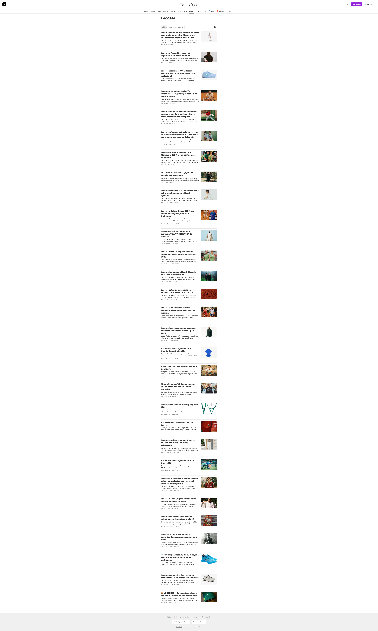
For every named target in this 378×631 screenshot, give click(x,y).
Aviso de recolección (204, 617)
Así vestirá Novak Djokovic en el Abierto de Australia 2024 (176, 349)
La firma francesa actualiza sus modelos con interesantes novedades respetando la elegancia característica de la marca (177, 411)
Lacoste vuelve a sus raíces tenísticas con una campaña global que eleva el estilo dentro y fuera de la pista (179, 114)
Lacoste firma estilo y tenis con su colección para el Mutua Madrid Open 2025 (178, 254)
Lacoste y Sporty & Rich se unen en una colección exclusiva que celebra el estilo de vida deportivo (179, 481)
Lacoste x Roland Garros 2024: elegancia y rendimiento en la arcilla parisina (178, 310)
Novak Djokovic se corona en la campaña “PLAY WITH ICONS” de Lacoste (176, 234)
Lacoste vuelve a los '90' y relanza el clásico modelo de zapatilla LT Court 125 (180, 576)
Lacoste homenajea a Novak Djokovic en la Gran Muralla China (178, 273)
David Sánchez (170, 44)
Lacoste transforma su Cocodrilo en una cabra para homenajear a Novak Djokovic (180, 193)
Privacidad (186, 617)
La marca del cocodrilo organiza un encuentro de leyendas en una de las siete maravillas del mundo (178, 278)
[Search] (344, 4)
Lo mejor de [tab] (172, 27)
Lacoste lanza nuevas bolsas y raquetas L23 (179, 405)
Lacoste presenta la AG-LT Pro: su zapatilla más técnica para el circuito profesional (178, 73)
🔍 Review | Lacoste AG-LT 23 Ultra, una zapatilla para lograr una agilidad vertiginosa (180, 557)
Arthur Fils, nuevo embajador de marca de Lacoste (179, 367)
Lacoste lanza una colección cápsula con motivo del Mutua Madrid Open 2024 (178, 330)
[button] (146, 11)
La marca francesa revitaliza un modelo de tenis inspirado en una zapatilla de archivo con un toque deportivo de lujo (178, 581)
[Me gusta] (162, 47)
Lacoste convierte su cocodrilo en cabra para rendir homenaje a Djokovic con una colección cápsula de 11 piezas (180, 35)
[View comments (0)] (174, 47)
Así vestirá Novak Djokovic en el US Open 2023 (178, 461)
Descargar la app (198, 622)
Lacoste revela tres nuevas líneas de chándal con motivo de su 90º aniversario (178, 442)
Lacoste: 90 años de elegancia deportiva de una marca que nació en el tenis (179, 537)
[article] (189, 40)
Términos (194, 617)
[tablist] (173, 27)
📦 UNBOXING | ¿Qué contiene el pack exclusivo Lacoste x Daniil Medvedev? (179, 594)
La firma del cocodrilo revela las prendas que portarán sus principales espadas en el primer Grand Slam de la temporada (179, 161)
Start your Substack (182, 622)
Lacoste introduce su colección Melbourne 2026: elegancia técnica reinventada (178, 155)
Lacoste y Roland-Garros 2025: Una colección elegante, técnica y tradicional (177, 213)
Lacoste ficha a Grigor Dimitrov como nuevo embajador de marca (178, 500)
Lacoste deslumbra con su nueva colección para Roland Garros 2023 (177, 517)
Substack (179, 627)
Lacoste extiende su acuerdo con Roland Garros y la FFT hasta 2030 (177, 291)
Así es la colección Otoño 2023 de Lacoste (177, 423)
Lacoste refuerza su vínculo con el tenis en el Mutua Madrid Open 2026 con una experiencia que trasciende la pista (179, 134)
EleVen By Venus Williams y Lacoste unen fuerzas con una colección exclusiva (178, 386)
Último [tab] (164, 27)
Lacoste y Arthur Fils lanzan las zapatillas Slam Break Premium (175, 54)
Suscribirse (356, 4)
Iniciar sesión (369, 4)
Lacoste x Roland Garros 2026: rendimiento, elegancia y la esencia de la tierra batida (179, 93)
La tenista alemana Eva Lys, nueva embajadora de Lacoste (177, 174)
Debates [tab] (180, 27)
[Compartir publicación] (348, 4)
